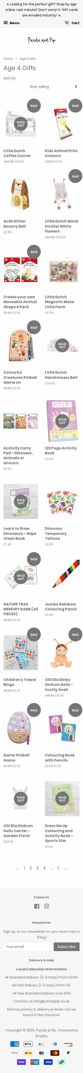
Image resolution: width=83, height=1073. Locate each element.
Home (8, 59)
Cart (75, 23)
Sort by (9, 78)
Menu (14, 23)
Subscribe (67, 946)
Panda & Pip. (46, 1030)
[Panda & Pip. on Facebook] (36, 907)
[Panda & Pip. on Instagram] (46, 907)
